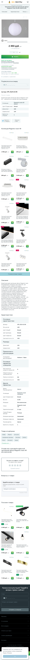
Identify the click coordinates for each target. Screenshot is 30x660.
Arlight (3, 434)
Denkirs (24, 437)
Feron (3, 440)
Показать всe (5, 443)
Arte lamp (18, 437)
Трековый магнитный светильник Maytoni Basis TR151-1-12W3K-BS (22, 571)
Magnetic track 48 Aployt (21, 393)
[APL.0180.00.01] (7, 162)
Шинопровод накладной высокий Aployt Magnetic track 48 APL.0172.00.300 (7, 241)
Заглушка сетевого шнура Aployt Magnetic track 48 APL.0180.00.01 (7, 170)
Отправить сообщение (15, 609)
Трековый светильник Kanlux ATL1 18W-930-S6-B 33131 (22, 520)
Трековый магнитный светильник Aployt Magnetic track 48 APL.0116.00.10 (21, 241)
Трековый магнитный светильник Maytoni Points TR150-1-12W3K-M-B (6, 572)
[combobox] (4, 85)
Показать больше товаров (15, 274)
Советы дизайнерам (6, 635)
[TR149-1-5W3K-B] (22, 537)
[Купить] (12, 152)
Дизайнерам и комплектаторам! (9, 67)
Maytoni (10, 434)
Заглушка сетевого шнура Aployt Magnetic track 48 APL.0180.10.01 (21, 146)
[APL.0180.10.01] (22, 138)
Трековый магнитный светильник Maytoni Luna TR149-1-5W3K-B (22, 546)
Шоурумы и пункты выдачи (7, 61)
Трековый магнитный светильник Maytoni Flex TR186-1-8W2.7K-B (7, 520)
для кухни (16, 434)
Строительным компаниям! (7, 69)
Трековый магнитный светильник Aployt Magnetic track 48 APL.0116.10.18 (6, 265)
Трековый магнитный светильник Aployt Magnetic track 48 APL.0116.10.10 (6, 218)
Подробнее (16, 62)
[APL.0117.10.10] (22, 162)
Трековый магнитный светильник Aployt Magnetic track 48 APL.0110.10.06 (21, 265)
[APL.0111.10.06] (7, 185)
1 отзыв (6, 524)
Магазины (3, 616)
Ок (15, 656)
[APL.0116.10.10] (7, 209)
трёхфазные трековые (7, 437)
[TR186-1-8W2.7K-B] (7, 512)
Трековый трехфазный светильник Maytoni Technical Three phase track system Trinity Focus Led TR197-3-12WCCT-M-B (7, 547)
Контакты (3, 640)
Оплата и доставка (6, 630)
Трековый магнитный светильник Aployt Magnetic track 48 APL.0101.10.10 (6, 147)
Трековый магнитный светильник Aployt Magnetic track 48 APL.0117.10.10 (21, 171)
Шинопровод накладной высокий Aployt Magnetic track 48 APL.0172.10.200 (22, 217)
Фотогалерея (4, 626)
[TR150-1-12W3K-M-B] (7, 563)
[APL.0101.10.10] (7, 138)
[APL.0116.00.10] (22, 232)
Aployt (19, 389)
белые (16, 440)
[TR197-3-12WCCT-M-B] (7, 537)
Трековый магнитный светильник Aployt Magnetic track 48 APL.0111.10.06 (6, 194)
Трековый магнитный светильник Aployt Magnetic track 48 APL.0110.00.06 (21, 194)
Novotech (10, 440)
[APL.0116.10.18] (7, 256)
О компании (4, 621)
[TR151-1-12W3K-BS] (22, 563)
